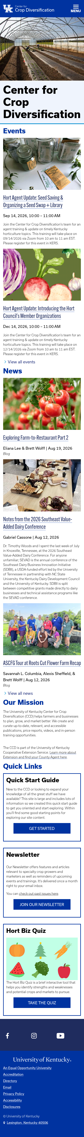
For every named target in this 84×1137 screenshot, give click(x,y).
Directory (10, 1081)
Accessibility (12, 1100)
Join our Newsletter (42, 904)
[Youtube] (60, 1036)
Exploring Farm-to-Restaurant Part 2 (35, 438)
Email (7, 1087)
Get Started (42, 828)
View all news (20, 693)
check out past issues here (38, 893)
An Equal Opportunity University (27, 1068)
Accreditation (13, 1074)
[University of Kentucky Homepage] (42, 1060)
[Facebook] (7, 1036)
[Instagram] (34, 1036)
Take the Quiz (42, 1003)
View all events (21, 361)
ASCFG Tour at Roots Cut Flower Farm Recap (42, 663)
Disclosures (11, 1107)
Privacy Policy (13, 1094)
